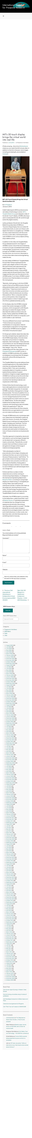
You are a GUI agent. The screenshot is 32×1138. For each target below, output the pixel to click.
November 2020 (10, 759)
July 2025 (8, 666)
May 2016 (8, 849)
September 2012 (10, 922)
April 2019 (8, 791)
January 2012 (9, 935)
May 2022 (8, 729)
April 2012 (8, 930)
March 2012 (9, 932)
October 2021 (9, 741)
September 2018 (10, 802)
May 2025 (8, 670)
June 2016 (8, 847)
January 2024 (9, 696)
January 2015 (9, 875)
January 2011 (9, 955)
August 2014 (9, 884)
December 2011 (10, 937)
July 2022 (8, 726)
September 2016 (10, 842)
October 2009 (9, 980)
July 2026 (8, 647)
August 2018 (9, 804)
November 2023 (10, 700)
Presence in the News (23, 142)
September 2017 (10, 822)
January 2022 (9, 736)
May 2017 (8, 829)
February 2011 (9, 953)
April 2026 (8, 652)
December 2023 (10, 698)
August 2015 (9, 864)
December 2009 (10, 976)
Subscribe (8, 610)
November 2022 (10, 720)
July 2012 (8, 925)
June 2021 (8, 748)
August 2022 (9, 725)
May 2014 (8, 889)
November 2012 (10, 918)
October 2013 (9, 900)
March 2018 (9, 812)
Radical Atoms (8, 500)
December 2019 (10, 778)
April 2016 (8, 850)
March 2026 (9, 653)
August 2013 (9, 903)
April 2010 (8, 970)
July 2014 (8, 885)
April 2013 (8, 910)
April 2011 (8, 950)
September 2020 (10, 763)
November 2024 (10, 680)
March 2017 (9, 832)
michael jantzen (10, 1017)
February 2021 (10, 754)
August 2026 (9, 645)
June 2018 (8, 807)
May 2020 (8, 769)
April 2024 (8, 691)
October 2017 (9, 821)
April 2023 (8, 711)
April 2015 (8, 870)
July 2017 (8, 826)
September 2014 (10, 882)
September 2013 (10, 902)
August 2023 (9, 705)
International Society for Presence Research (14, 6)
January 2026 (9, 657)
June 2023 (9, 708)
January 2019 (9, 796)
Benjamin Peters (7, 479)
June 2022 (9, 728)
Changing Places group (9, 351)
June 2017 (8, 827)
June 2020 (9, 768)
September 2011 (10, 942)
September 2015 (10, 862)
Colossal (5, 154)
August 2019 (9, 784)
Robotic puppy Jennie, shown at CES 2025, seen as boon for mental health (16, 1026)
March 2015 (9, 872)
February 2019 (10, 794)
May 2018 (8, 809)
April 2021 (8, 751)
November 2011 (10, 938)
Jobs (5, 635)
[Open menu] (3, 16)
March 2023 (9, 713)
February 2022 (10, 734)
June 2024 (9, 688)
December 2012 (10, 917)
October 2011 (9, 940)
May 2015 (8, 869)
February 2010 (10, 973)
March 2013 (9, 912)
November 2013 (10, 898)
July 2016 (8, 845)
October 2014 (9, 880)
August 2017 (9, 824)
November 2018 (10, 799)
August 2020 (9, 764)
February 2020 (10, 774)
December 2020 (10, 758)
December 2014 (10, 877)
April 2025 (8, 671)
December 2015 (10, 857)
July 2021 (8, 746)
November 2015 (10, 859)
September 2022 (10, 723)
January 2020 (9, 776)
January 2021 (9, 756)
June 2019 (8, 787)
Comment (6, 538)
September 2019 (10, 782)
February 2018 (10, 814)
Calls (5, 633)
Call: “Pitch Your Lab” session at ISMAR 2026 (14, 1006)
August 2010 (9, 963)
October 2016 (9, 841)
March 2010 (9, 971)
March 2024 (9, 693)
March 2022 (9, 733)
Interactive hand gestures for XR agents (13, 1003)
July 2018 (8, 806)
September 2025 (10, 663)
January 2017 (9, 836)
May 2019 (8, 789)
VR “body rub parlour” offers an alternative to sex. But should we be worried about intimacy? (17, 1045)
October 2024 (9, 681)
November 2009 (10, 978)
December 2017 (10, 817)
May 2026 (8, 650)
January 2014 (9, 895)
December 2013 (10, 897)
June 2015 (8, 867)
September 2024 (10, 683)
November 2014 (10, 879)
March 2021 (9, 753)
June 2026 (9, 648)
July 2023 (8, 706)
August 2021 (9, 744)
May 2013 (8, 908)
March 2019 (9, 792)
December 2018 (10, 797)
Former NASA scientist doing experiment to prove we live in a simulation (16, 1038)
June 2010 (9, 966)
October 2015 (9, 860)
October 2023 (9, 701)
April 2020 (9, 771)
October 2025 (9, 662)
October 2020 (9, 761)
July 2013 (8, 905)
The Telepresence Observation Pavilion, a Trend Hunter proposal (15, 1019)
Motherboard (24, 146)
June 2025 (9, 668)
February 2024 (10, 695)
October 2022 (9, 721)
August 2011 (9, 943)
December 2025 (10, 658)
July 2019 (8, 786)
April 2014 (8, 890)
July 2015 (8, 865)
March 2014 (9, 892)
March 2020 (9, 773)
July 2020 (8, 766)
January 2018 (9, 816)
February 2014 (10, 894)
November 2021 (10, 739)
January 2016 (9, 855)
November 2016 (10, 839)
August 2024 (9, 685)
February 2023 (10, 715)
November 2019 (10, 779)
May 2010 (8, 968)
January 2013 (9, 915)
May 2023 (8, 710)
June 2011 (8, 947)
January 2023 (9, 716)
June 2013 (8, 907)
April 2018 (8, 811)
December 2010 (10, 956)
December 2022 (10, 718)
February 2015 (10, 874)
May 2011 (8, 948)
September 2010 (10, 961)
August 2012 (9, 923)
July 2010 (8, 965)
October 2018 (9, 801)
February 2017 (10, 834)
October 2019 (9, 781)
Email (5, 562)
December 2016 (10, 837)
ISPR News (7, 631)
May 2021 (8, 749)
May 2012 (8, 928)
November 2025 (10, 660)
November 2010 (10, 958)
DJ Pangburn (8, 204)
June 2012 (8, 927)
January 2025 (9, 676)
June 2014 (8, 887)
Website (5, 569)
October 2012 (9, 920)
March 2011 (9, 952)
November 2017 (10, 819)
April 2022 (8, 731)
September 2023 (10, 703)
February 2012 (10, 933)
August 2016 (9, 844)
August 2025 (9, 665)
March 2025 (9, 673)
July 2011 (8, 945)
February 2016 (10, 854)
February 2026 (10, 655)
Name (5, 555)
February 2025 (10, 675)
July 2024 (8, 686)
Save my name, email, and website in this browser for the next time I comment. (16, 577)
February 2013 (10, 913)
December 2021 (10, 738)
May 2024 (8, 690)
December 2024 (10, 678)
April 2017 (8, 831)
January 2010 (9, 975)
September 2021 (10, 743)
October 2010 (9, 960)
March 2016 (9, 852)
